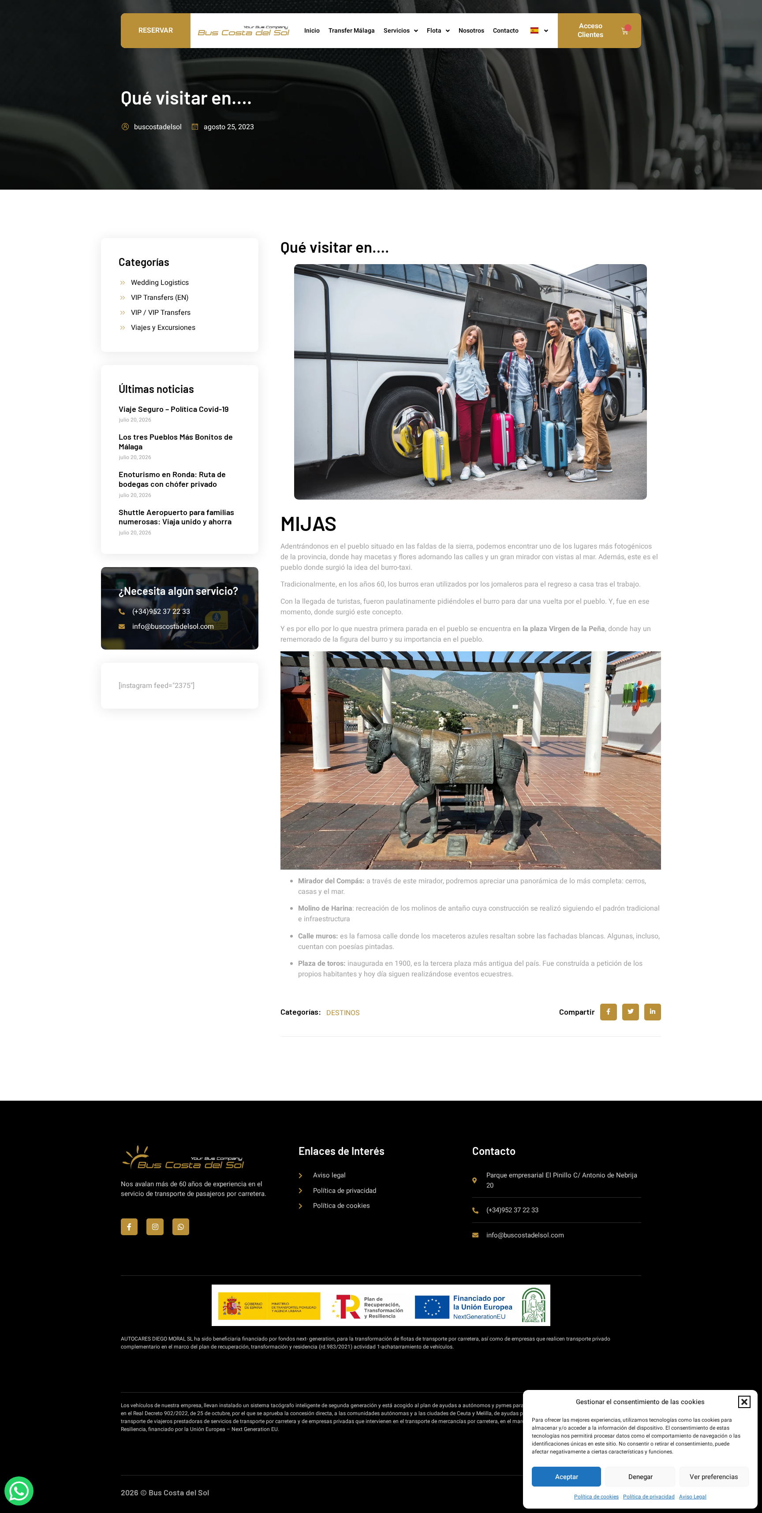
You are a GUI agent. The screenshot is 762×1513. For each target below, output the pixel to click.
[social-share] (608, 1012)
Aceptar (566, 1477)
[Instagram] (154, 1226)
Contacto (506, 30)
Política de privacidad (649, 1497)
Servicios (397, 30)
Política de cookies (596, 1497)
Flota (434, 30)
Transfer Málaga (352, 30)
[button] (744, 1401)
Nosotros (471, 30)
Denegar (640, 1477)
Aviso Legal (692, 1497)
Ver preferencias (714, 1477)
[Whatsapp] (180, 1226)
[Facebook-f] (129, 1226)
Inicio (312, 30)
